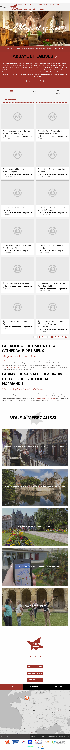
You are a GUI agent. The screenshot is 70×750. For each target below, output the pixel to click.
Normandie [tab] (35, 687)
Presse (33, 737)
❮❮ (35, 337)
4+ (46, 337)
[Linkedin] (39, 657)
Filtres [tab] (58, 94)
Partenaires (64, 737)
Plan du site (17, 737)
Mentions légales (6, 737)
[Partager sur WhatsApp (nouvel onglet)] (37, 81)
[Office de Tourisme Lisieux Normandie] (14, 7)
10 (55, 337)
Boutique (42, 737)
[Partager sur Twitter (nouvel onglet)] (30, 81)
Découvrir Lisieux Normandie (22, 7)
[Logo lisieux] (35, 643)
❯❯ (66, 337)
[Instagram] (35, 657)
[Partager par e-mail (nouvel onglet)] (43, 81)
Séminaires (52, 737)
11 (59, 337)
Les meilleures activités (33, 7)
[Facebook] (30, 657)
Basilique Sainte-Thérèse (11, 361)
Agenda (52, 5)
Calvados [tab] (58, 687)
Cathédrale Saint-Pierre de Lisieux (12, 367)
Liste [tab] (11, 94)
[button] (1, 1)
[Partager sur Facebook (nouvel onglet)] (26, 81)
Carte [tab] (34, 94)
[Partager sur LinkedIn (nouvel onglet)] (33, 81)
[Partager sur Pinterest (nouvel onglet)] (40, 81)
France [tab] (12, 687)
